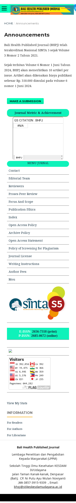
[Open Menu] (4, 8)
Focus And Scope (21, 202)
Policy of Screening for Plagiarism (34, 248)
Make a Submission (25, 101)
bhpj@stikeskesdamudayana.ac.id (38, 487)
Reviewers (16, 186)
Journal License (20, 256)
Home (8, 23)
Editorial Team (19, 178)
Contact (14, 170)
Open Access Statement (26, 240)
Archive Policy (19, 233)
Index (13, 217)
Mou (12, 279)
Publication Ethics (22, 209)
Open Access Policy (23, 225)
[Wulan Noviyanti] (10, 351)
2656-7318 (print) (44, 331)
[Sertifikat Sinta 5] (38, 319)
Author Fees (17, 272)
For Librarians (16, 435)
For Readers (14, 422)
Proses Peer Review (23, 194)
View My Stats (17, 403)
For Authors (14, 429)
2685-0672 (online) (44, 335)
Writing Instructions (24, 264)
